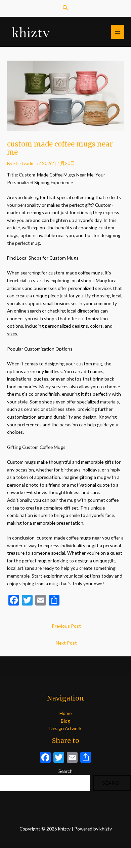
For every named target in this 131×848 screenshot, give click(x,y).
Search (65, 771)
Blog (65, 721)
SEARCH (112, 783)
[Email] (72, 758)
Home (65, 713)
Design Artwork (65, 728)
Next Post (66, 643)
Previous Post (66, 626)
